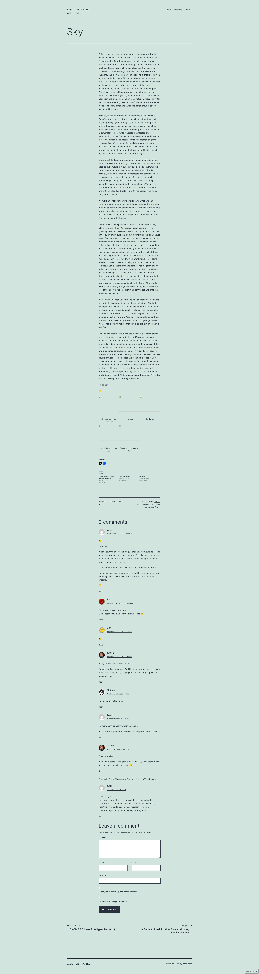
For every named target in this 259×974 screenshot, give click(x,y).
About (168, 9)
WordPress (187, 964)
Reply (101, 591)
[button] (109, 410)
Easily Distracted (78, 9)
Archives (178, 9)
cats (152, 504)
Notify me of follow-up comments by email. (118, 892)
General (157, 502)
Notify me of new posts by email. (114, 901)
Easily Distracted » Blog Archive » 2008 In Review (132, 779)
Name (102, 862)
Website (102, 875)
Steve (103, 504)
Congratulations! (124, 476)
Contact (188, 9)
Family (157, 504)
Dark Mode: (250, 971)
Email (134, 862)
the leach (142, 476)
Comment (104, 837)
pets (152, 507)
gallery (147, 507)
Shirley (111, 690)
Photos (157, 507)
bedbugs (113, 109)
